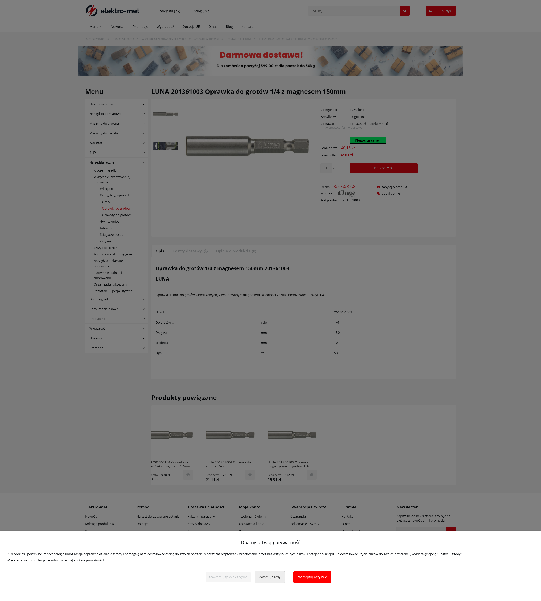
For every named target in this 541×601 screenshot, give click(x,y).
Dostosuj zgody (269, 577)
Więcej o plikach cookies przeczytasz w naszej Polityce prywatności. (56, 560)
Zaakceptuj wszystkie (312, 577)
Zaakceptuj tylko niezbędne (228, 577)
